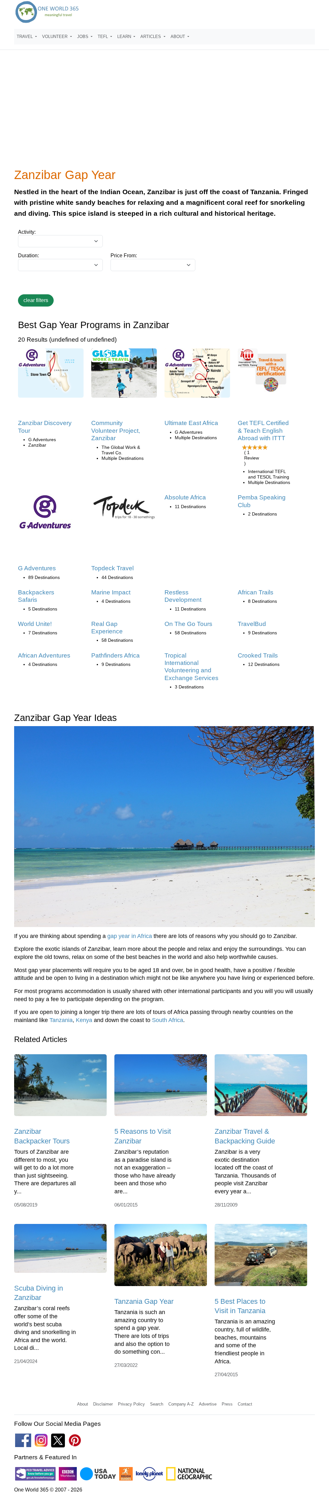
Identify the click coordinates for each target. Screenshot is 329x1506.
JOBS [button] (83, 36)
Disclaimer (103, 1404)
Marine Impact (110, 592)
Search (156, 1404)
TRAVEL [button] (25, 36)
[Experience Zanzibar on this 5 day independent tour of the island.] (51, 375)
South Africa (167, 1020)
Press (227, 1404)
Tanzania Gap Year (143, 1301)
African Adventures (44, 655)
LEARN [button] (124, 36)
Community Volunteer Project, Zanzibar (115, 430)
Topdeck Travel (112, 568)
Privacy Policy (131, 1404)
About (82, 1404)
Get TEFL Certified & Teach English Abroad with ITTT (263, 430)
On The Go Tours (188, 623)
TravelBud (252, 623)
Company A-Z (181, 1404)
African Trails (255, 592)
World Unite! (35, 623)
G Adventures (37, 568)
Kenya (84, 1020)
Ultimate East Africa (191, 423)
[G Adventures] (45, 514)
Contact (245, 1404)
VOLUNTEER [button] (55, 36)
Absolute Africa (185, 497)
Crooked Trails (258, 655)
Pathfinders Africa (115, 655)
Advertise (208, 1404)
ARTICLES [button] (151, 36)
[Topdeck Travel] (124, 510)
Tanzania (61, 1020)
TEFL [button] (103, 36)
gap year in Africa (129, 936)
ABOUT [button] (178, 36)
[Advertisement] (164, 113)
